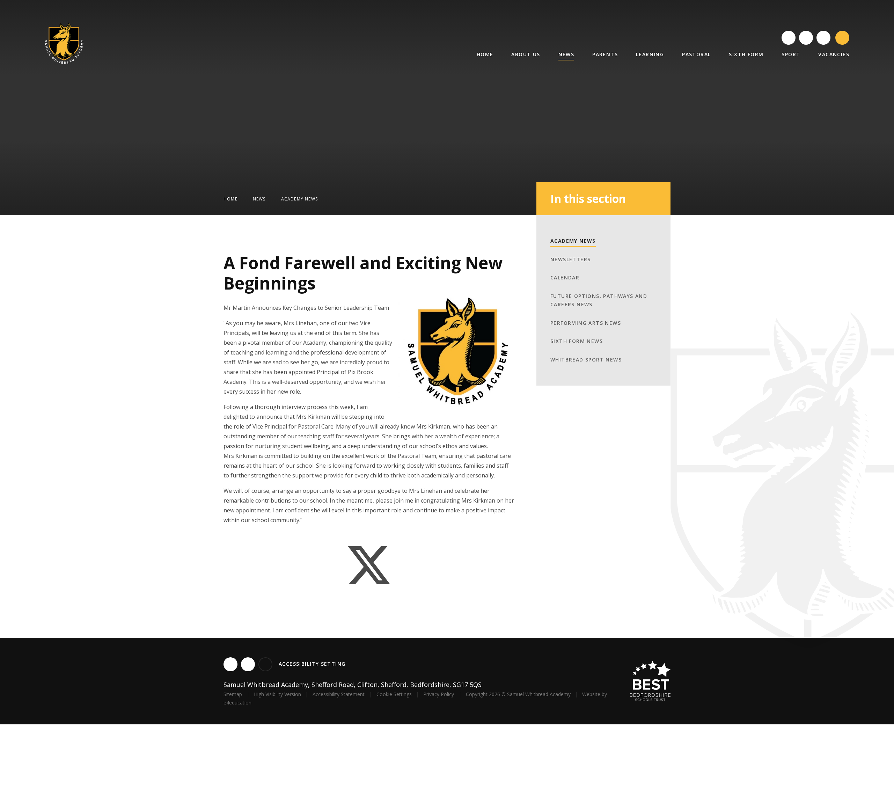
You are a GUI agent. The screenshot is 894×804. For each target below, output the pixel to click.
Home (230, 199)
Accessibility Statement (339, 694)
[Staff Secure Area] (823, 38)
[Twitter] (789, 38)
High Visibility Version (277, 694)
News (259, 199)
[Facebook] (806, 38)
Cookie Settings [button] (394, 694)
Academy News (299, 199)
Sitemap (233, 694)
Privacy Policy (438, 694)
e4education (237, 702)
